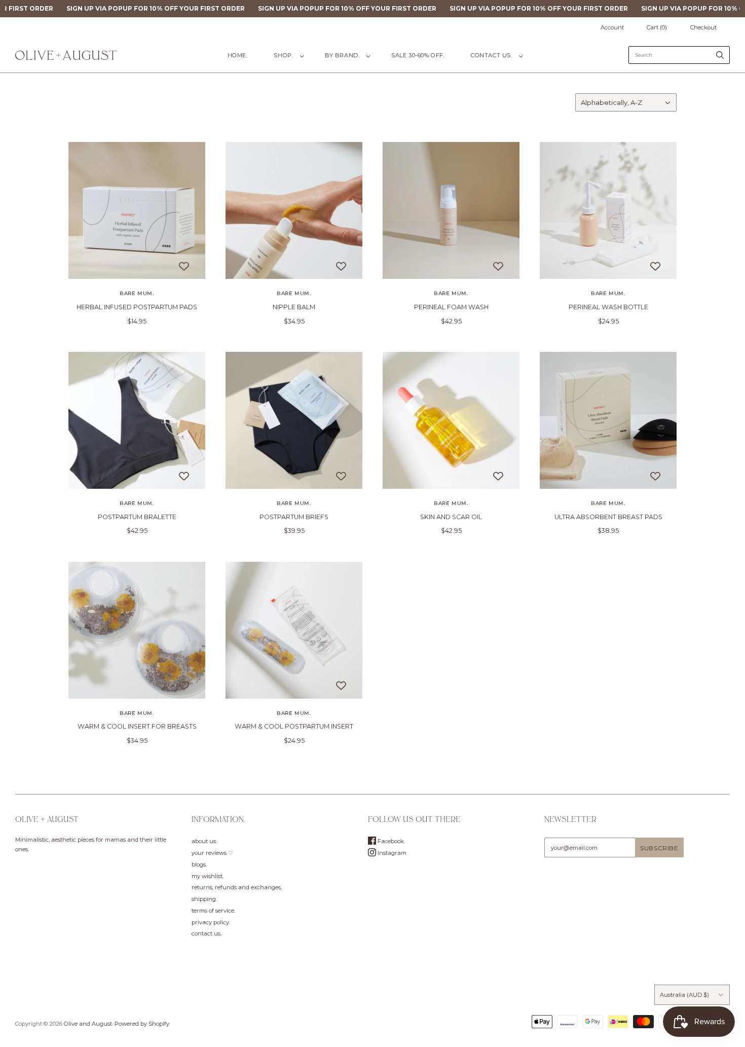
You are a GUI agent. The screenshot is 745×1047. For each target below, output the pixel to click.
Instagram (391, 852)
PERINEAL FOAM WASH (451, 307)
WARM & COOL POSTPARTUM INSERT (294, 726)
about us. (204, 841)
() (657, 27)
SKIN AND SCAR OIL (451, 517)
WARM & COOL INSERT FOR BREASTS (137, 726)
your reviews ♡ (212, 852)
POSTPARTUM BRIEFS (293, 517)
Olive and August (88, 1023)
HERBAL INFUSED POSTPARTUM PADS (137, 307)
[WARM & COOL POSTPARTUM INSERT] (294, 630)
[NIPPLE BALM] (294, 210)
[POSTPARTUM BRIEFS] (294, 420)
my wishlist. (208, 876)
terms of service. (213, 910)
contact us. (491, 55)
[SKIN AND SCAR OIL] (451, 420)
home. (238, 55)
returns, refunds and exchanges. (237, 887)
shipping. (204, 898)
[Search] (720, 55)
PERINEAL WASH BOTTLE (608, 307)
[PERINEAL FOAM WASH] (451, 210)
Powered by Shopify (142, 1023)
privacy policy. (211, 922)
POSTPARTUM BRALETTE (137, 517)
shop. (283, 55)
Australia (684, 994)
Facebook (390, 841)
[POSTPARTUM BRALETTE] (136, 420)
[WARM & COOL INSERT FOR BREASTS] (136, 630)
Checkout (703, 27)
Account (612, 27)
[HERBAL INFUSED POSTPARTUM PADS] (136, 210)
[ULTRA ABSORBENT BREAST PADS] (608, 420)
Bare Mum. (137, 293)
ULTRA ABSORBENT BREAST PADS (608, 517)
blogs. (199, 864)
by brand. (342, 55)
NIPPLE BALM (294, 307)
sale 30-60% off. (417, 55)
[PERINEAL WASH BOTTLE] (608, 210)
